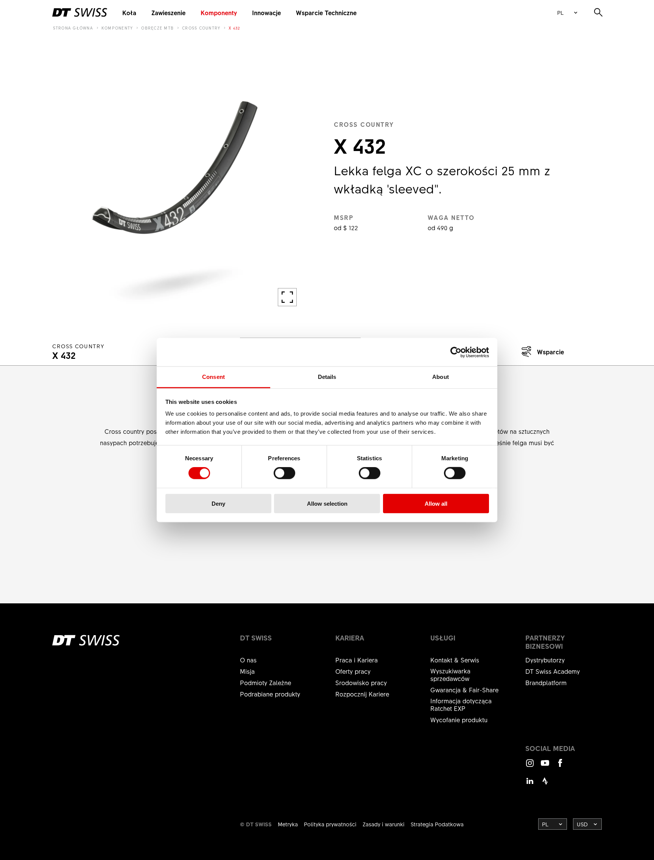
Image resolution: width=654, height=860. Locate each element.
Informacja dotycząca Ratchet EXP (461, 704)
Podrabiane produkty (270, 694)
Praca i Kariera (356, 660)
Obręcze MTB (157, 28)
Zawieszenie (168, 12)
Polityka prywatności (330, 824)
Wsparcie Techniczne (326, 12)
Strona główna (73, 28)
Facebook (560, 766)
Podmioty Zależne (265, 682)
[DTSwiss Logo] (79, 12)
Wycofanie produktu (458, 719)
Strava (545, 784)
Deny (218, 503)
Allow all (436, 503)
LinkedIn (529, 784)
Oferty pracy (353, 671)
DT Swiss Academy (552, 671)
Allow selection (327, 503)
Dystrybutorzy (545, 660)
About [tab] (440, 377)
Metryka (288, 824)
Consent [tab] (213, 377)
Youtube (545, 766)
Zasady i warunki (384, 824)
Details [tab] (327, 377)
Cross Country (201, 28)
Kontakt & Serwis (454, 660)
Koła (129, 12)
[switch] (284, 473)
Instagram (529, 766)
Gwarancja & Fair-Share (464, 690)
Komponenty (219, 12)
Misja (247, 671)
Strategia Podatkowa (437, 824)
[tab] (541, 352)
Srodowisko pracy (361, 682)
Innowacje (266, 12)
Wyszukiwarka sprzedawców (450, 674)
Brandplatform (546, 682)
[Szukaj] (598, 12)
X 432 (234, 28)
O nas (248, 660)
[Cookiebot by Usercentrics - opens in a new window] (456, 352)
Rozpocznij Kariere (362, 694)
